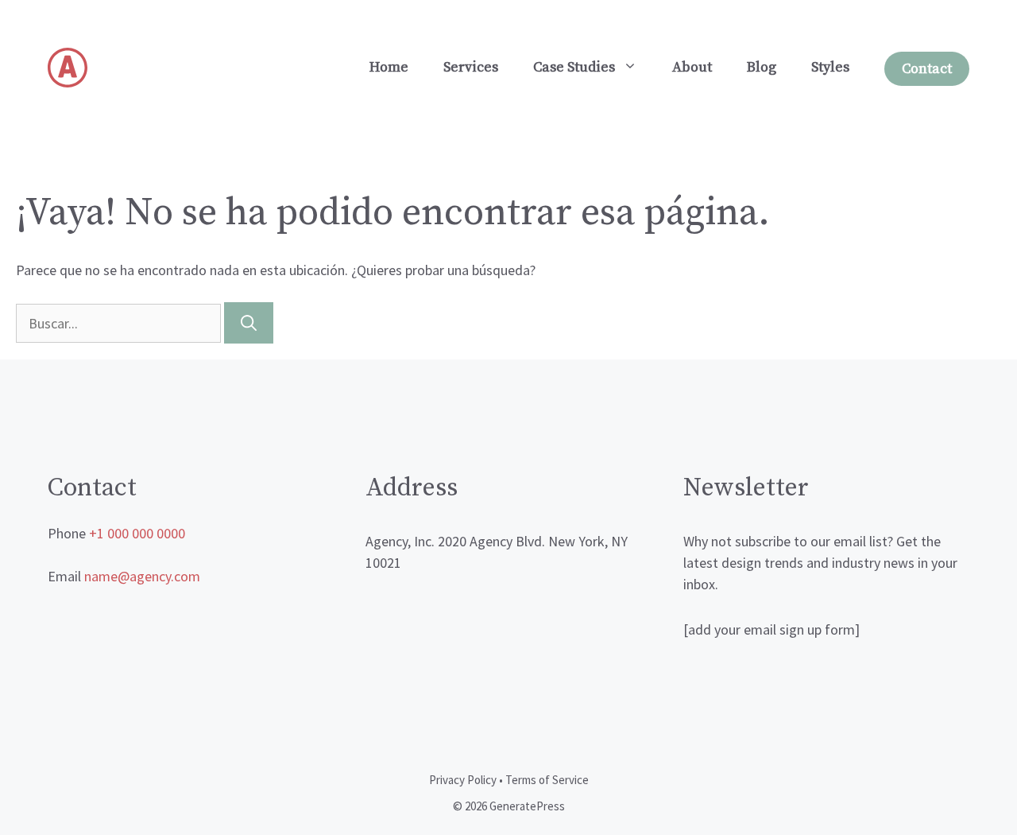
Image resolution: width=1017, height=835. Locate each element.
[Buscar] (248, 323)
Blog (761, 67)
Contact (927, 69)
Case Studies (574, 67)
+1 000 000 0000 (137, 533)
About (692, 67)
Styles (830, 67)
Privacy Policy (463, 779)
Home (388, 67)
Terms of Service (547, 779)
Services (470, 67)
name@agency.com (142, 576)
